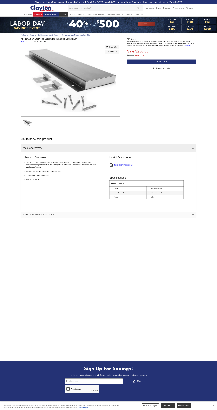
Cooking (33, 35)
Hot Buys (63, 14)
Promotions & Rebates (96, 14)
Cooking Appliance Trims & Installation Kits (76, 35)
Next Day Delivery (51, 14)
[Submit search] (138, 8)
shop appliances (146, 24)
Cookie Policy (83, 407)
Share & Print (113, 47)
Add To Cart (161, 62)
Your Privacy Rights (150, 406)
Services (72, 14)
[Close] (213, 405)
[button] (147, 8)
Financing (81, 14)
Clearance (38, 14)
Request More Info (163, 68)
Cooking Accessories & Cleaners (48, 35)
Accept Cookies (183, 406)
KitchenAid (24, 42)
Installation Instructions (123, 165)
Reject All (167, 406)
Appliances (28, 14)
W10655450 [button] (41, 42)
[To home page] (42, 8)
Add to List (113, 51)
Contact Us (139, 14)
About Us (128, 14)
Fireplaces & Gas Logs (114, 14)
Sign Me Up (138, 381)
